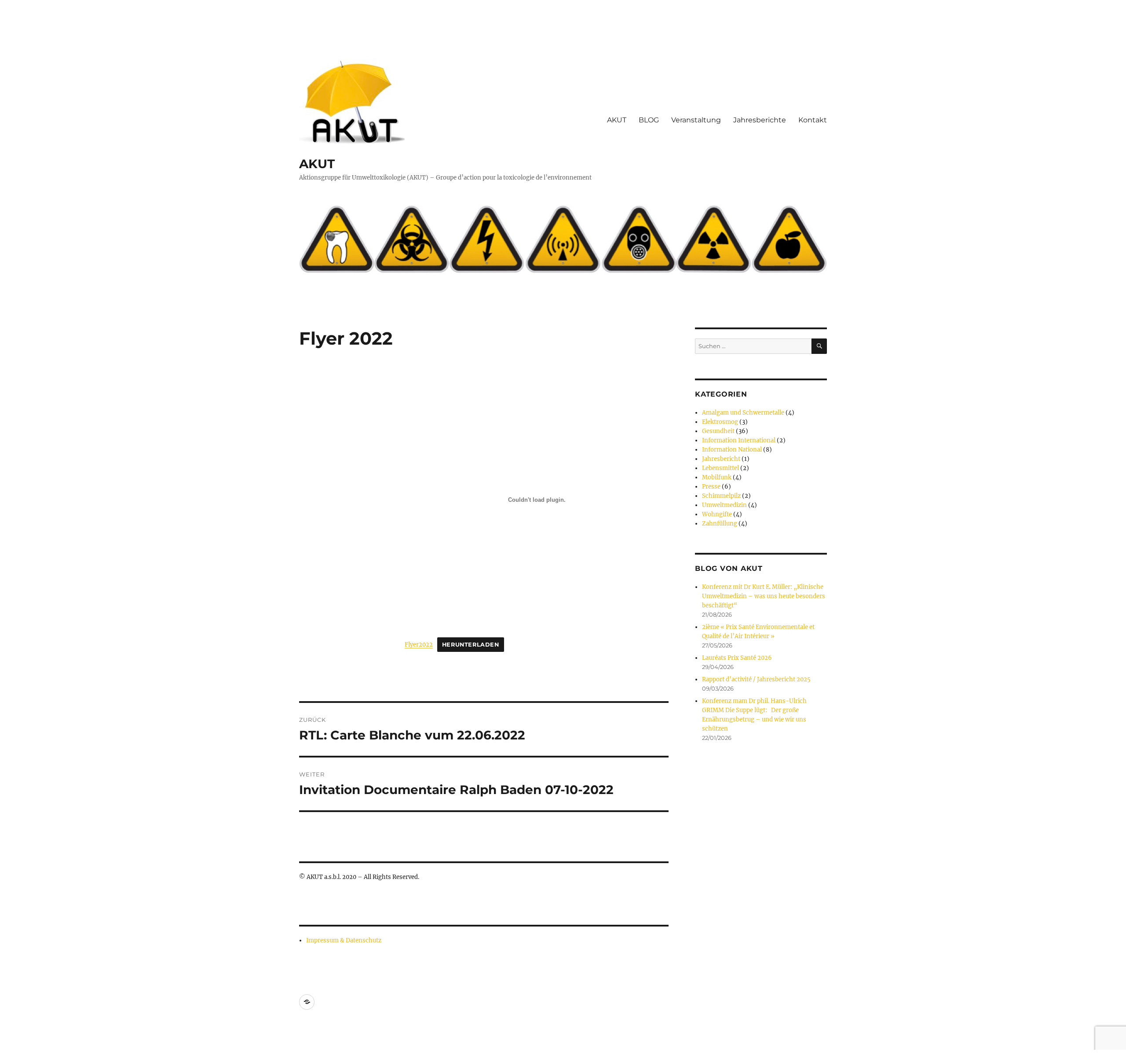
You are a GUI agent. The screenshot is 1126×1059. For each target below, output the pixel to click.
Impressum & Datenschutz (343, 940)
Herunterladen (470, 644)
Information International (738, 440)
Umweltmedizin (724, 505)
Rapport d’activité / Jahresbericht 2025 (756, 679)
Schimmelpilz (721, 496)
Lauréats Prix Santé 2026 (737, 658)
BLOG (649, 120)
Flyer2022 (419, 644)
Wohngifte (717, 514)
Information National (732, 449)
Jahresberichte (759, 120)
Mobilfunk (716, 477)
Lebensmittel (720, 468)
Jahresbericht (721, 459)
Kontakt (812, 120)
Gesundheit (718, 431)
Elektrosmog (720, 422)
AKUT (317, 163)
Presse (711, 486)
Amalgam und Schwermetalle (743, 412)
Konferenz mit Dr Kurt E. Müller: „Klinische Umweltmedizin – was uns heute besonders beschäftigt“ (763, 596)
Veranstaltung (696, 120)
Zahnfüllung (719, 523)
